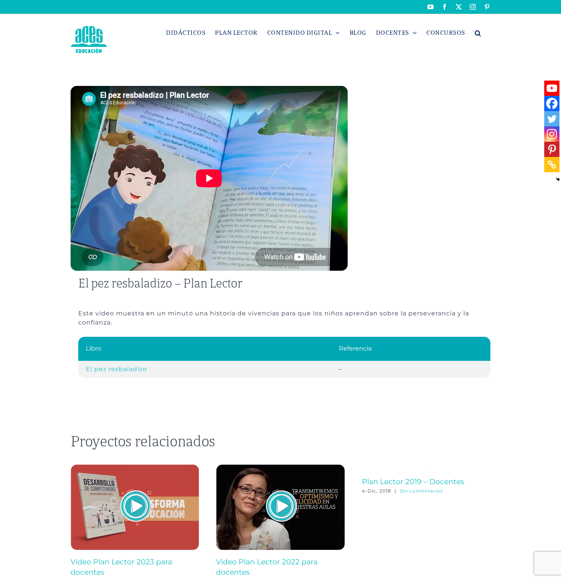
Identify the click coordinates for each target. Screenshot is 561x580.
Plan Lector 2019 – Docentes (413, 481)
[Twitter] (551, 118)
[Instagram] (551, 134)
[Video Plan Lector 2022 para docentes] (280, 468)
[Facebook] (551, 103)
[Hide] (558, 179)
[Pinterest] (551, 149)
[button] (478, 33)
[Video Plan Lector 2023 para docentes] (135, 468)
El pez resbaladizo (116, 369)
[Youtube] (551, 88)
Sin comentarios (421, 491)
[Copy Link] (551, 164)
